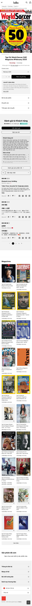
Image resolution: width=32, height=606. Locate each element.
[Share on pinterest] (25, 196)
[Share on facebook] (18, 196)
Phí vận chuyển (13, 65)
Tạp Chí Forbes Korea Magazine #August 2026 (7, 284)
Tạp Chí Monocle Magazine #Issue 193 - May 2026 (7, 449)
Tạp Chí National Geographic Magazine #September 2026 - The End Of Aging (21, 312)
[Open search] (3, 173)
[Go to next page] (21, 243)
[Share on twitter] (22, 196)
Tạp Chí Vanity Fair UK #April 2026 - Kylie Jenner (21, 448)
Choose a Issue (5, 68)
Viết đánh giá (15, 128)
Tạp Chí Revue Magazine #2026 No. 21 (21, 365)
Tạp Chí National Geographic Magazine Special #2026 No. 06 (21, 393)
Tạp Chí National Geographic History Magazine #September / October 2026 (7, 312)
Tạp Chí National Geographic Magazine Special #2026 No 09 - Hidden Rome (7, 394)
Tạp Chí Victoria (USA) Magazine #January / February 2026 (7, 503)
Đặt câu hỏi (15, 132)
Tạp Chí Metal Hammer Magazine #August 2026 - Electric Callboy (7, 340)
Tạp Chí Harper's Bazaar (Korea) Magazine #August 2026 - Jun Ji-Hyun (7, 422)
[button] (2, 2)
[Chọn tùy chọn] (13, 280)
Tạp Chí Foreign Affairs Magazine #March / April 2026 (21, 530)
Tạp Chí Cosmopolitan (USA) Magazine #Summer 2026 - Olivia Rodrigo (22, 421)
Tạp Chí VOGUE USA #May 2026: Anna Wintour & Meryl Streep (22, 476)
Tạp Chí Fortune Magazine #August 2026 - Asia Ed (22, 339)
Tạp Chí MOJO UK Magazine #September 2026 (7, 366)
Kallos (20, 601)
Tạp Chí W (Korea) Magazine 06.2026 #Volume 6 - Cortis (6, 476)
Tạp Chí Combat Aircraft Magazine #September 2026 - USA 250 (21, 285)
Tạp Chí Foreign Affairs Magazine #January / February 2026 (7, 530)
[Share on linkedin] (28, 196)
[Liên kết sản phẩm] (8, 277)
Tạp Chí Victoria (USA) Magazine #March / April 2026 (21, 503)
